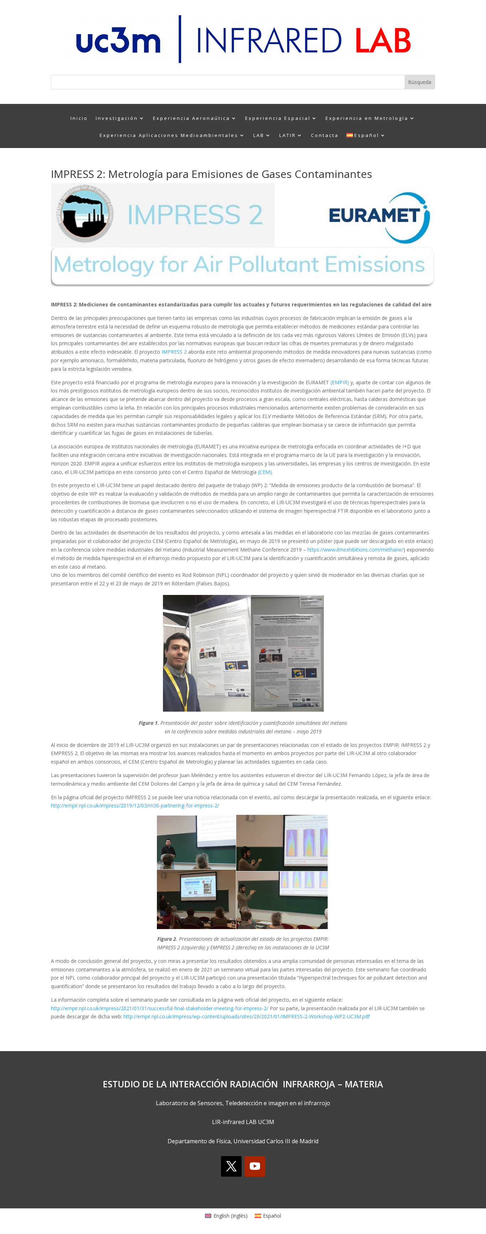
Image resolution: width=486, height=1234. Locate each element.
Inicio (79, 118)
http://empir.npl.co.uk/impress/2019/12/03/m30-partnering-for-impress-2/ (135, 805)
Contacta (325, 135)
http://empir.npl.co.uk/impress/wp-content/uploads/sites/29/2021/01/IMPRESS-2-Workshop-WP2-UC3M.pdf (246, 1016)
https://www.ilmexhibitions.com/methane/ (355, 549)
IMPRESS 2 (175, 351)
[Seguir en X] (231, 1166)
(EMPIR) (340, 382)
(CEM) (265, 472)
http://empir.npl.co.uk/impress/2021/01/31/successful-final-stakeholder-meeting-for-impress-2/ (159, 1008)
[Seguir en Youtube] (254, 1166)
